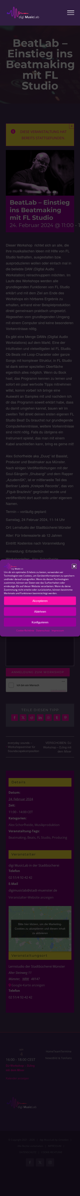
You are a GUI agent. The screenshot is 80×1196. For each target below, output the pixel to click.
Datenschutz (43, 630)
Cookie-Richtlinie (25, 630)
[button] (74, 566)
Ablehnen (40, 611)
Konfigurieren (40, 622)
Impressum (58, 630)
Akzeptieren (40, 600)
